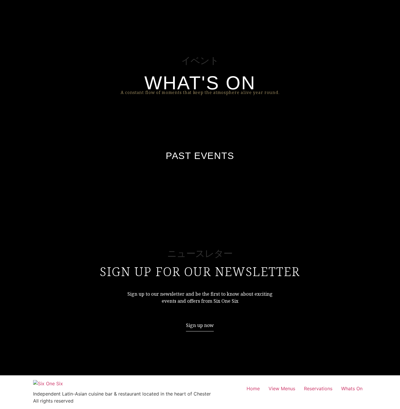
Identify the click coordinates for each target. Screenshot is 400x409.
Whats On (352, 388)
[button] (200, 325)
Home (253, 388)
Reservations (318, 388)
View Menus (282, 388)
